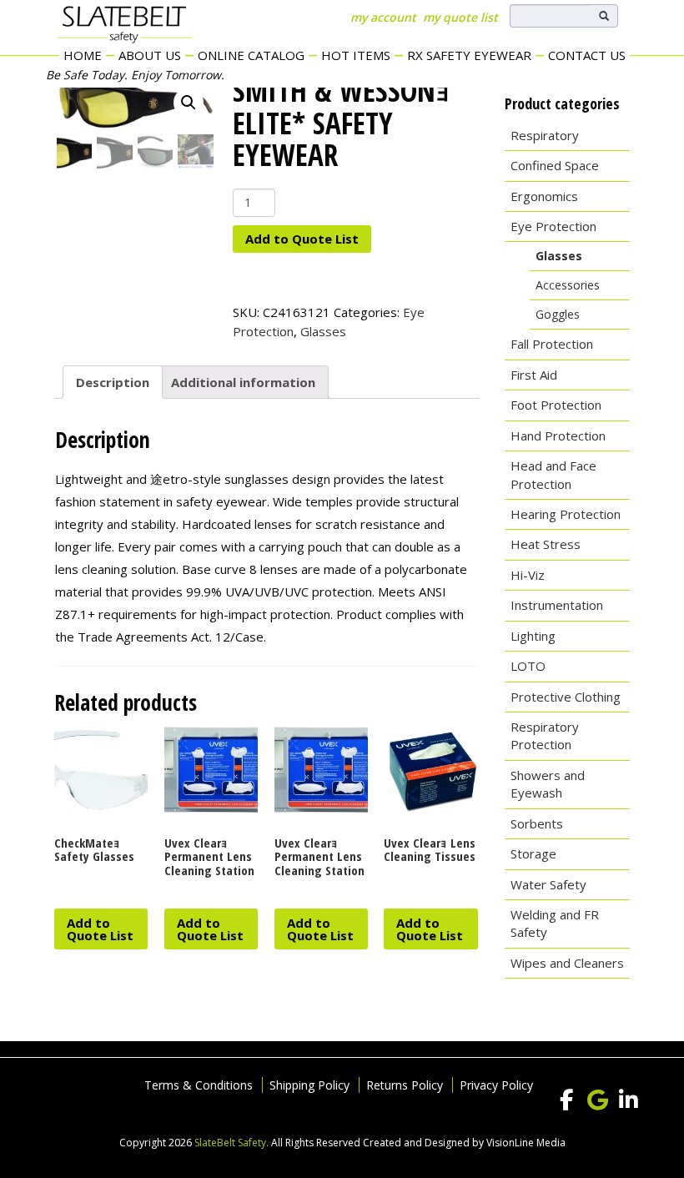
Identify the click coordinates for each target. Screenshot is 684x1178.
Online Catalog (251, 55)
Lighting (533, 635)
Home (82, 55)
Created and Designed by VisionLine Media (464, 1142)
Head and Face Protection (553, 474)
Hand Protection (558, 435)
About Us (149, 55)
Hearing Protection (565, 514)
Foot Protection (555, 404)
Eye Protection (553, 226)
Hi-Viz (527, 574)
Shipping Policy (309, 1085)
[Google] (597, 1100)
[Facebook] (566, 1100)
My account (383, 17)
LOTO (528, 665)
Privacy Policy (496, 1085)
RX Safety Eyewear (469, 55)
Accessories (568, 285)
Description (112, 382)
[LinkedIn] (628, 1100)
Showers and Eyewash (547, 784)
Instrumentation (556, 605)
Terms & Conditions (198, 1085)
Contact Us (587, 55)
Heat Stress (545, 544)
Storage (533, 853)
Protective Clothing (565, 696)
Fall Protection (551, 343)
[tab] (113, 382)
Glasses (323, 331)
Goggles (558, 314)
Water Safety (548, 884)
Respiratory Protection (544, 735)
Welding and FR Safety (554, 923)
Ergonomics (544, 196)
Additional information (243, 382)
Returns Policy (404, 1085)
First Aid (533, 374)
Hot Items (355, 55)
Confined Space (554, 165)
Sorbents (536, 823)
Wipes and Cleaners (567, 962)
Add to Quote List (302, 238)
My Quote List (460, 17)
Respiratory (544, 135)
